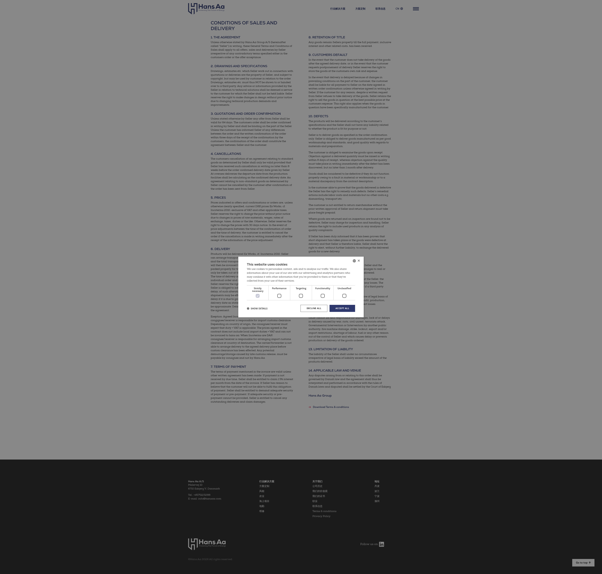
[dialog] (301, 287)
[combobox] (354, 260)
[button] (257, 308)
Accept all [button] (342, 308)
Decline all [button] (314, 308)
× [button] (358, 260)
